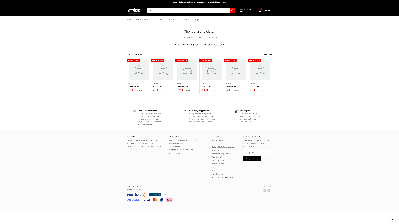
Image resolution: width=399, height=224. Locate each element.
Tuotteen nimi (134, 86)
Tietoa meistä (217, 140)
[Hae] (232, 10)
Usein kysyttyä (218, 160)
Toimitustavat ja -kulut (221, 154)
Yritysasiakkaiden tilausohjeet (223, 177)
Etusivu (129, 20)
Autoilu (160, 20)
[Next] (272, 76)
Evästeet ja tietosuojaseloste (223, 147)
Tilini (241, 11)
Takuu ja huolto (218, 164)
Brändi (131, 83)
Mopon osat (186, 20)
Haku (214, 167)
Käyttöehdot (217, 170)
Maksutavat (216, 150)
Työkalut (172, 20)
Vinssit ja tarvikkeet (144, 20)
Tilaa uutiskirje (252, 159)
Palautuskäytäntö (219, 174)
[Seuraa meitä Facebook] (264, 190)
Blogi (197, 20)
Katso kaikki (268, 54)
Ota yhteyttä (217, 157)
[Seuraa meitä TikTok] (268, 190)
